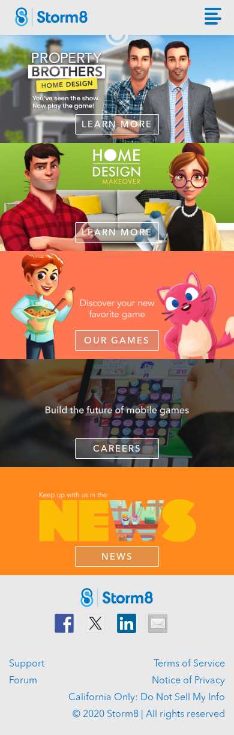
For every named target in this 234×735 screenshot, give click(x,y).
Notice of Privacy (188, 681)
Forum (23, 681)
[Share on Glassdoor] (157, 623)
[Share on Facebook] (64, 623)
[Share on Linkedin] (126, 623)
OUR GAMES (117, 341)
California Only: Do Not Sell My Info (146, 698)
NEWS (117, 557)
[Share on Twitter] (95, 623)
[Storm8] (57, 20)
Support (26, 664)
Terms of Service (189, 664)
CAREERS (117, 449)
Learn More (117, 125)
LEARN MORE (117, 233)
